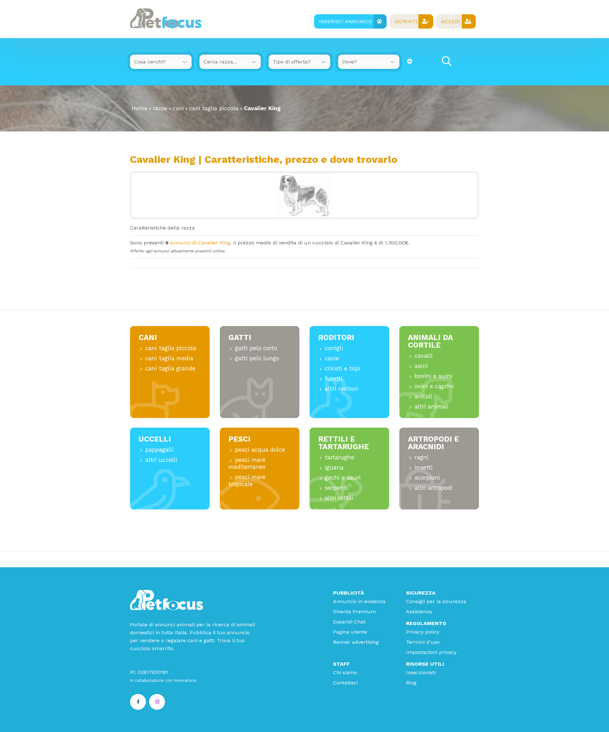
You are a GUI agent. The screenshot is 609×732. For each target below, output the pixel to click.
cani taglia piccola (214, 108)
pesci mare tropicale (246, 480)
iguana (334, 467)
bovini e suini (433, 376)
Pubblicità (348, 593)
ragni (422, 457)
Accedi (450, 21)
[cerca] (446, 61)
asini (421, 366)
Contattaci (345, 683)
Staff (341, 664)
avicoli (423, 396)
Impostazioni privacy (431, 652)
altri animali (432, 406)
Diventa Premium (354, 612)
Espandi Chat (349, 622)
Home (139, 108)
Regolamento (426, 623)
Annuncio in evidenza (359, 601)
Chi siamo (345, 672)
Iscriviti (406, 21)
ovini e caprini (434, 386)
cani (178, 108)
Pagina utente (350, 632)
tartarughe (339, 457)
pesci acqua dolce (260, 449)
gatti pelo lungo (257, 358)
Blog (411, 683)
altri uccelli (161, 459)
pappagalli (159, 449)
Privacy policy (422, 632)
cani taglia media (169, 358)
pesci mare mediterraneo (246, 463)
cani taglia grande (170, 368)
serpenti (336, 487)
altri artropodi (434, 487)
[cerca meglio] (409, 61)
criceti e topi (342, 368)
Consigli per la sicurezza (436, 601)
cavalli (424, 355)
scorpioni (427, 477)
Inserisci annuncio (345, 21)
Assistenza (419, 612)
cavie (332, 358)
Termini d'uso (423, 642)
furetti (334, 378)
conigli (334, 348)
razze (160, 108)
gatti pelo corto (256, 348)
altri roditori (341, 388)
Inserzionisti (420, 672)
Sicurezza (420, 593)
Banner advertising (356, 642)
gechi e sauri (343, 477)
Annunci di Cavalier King (200, 243)
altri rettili (339, 498)
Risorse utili (425, 664)
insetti (424, 467)
